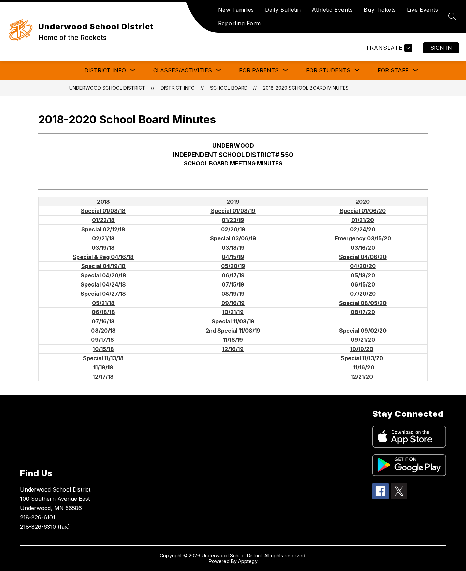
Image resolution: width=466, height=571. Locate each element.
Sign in (441, 47)
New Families (236, 9)
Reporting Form (239, 23)
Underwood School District (107, 88)
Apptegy (248, 561)
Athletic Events (332, 9)
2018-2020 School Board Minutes (306, 88)
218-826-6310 (38, 526)
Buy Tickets (380, 9)
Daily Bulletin (283, 9)
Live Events (422, 9)
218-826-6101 (37, 517)
